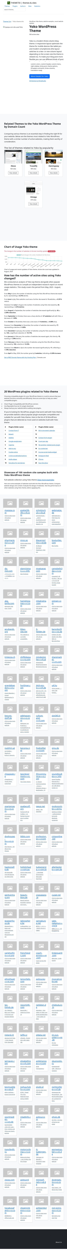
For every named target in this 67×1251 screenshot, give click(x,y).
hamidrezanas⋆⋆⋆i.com (25, 603)
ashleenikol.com (41, 1209)
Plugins (15, 6)
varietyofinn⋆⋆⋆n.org (10, 954)
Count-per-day (43, 441)
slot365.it (56, 715)
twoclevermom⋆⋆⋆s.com (25, 776)
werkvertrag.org (10, 896)
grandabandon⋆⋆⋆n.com (10, 688)
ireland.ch (9, 1035)
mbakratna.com (41, 602)
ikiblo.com (25, 836)
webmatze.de (57, 511)
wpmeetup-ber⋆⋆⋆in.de (57, 1152)
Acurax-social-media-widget (47, 452)
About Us (59, 1242)
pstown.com (56, 602)
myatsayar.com (41, 569)
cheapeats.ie (10, 775)
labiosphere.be (25, 922)
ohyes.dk (56, 1117)
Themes (7, 6)
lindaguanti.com (57, 954)
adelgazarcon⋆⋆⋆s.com (25, 718)
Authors (23, 6)
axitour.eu (40, 979)
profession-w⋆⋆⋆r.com (41, 837)
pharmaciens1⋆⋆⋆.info (10, 542)
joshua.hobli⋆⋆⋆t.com (25, 1088)
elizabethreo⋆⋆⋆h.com (25, 1062)
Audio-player (13, 459)
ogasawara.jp (41, 896)
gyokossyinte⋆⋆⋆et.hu (57, 807)
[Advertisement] (33, 96)
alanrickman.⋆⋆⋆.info (25, 569)
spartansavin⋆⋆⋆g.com (10, 808)
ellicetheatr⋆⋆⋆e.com (10, 980)
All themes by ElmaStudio (37, 81)
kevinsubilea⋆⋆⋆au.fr (10, 1088)
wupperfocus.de (10, 922)
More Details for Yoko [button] (39, 76)
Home (44, 1235)
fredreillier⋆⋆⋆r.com (41, 749)
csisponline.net (57, 837)
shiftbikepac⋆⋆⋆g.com (25, 658)
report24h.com (25, 1006)
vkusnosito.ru (57, 1062)
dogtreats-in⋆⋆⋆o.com (56, 1182)
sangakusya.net (41, 922)
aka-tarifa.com (9, 602)
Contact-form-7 (14, 431)
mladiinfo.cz (25, 1118)
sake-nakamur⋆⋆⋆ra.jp (57, 923)
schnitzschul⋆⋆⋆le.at (41, 511)
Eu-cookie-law (43, 448)
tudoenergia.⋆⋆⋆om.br (41, 868)
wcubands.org (10, 630)
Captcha (11, 445)
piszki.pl (40, 1087)
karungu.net (25, 749)
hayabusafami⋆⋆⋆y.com (10, 1210)
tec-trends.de (9, 1006)
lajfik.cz (23, 1035)
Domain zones (58, 1239)
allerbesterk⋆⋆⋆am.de (57, 868)
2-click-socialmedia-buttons (18, 456)
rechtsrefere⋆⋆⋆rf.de (57, 1088)
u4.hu (54, 685)
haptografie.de (9, 868)
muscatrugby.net (57, 980)
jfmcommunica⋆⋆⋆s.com (41, 776)
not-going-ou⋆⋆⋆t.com (57, 1210)
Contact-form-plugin (45, 438)
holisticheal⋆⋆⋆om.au (25, 868)
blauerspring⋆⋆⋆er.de (41, 541)
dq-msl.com (8, 569)
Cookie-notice (13, 452)
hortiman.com (25, 686)
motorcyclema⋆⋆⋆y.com (25, 1152)
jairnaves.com (10, 1062)
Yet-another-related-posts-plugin (49, 445)
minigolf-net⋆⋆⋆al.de (41, 1182)
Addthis (11, 438)
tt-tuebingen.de (41, 1152)
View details (13, 173)
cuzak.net (56, 895)
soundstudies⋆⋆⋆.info (57, 775)
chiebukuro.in (57, 1006)
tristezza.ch (10, 657)
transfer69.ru (10, 1150)
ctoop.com (9, 1179)
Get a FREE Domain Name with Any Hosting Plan (20, 357)
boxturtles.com (57, 541)
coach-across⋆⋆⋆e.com (41, 955)
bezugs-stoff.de (8, 716)
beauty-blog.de (23, 896)
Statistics (37, 6)
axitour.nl (24, 1179)
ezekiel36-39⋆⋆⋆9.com (25, 512)
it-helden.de (40, 630)
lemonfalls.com (25, 980)
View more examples (45, 480)
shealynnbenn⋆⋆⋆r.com (25, 1210)
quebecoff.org (25, 807)
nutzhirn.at (10, 748)
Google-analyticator (15, 441)
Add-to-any (12, 448)
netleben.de (41, 1006)
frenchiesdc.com (25, 954)
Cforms (40, 459)
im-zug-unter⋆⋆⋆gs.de (57, 1037)
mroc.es (24, 540)
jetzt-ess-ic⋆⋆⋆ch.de (41, 686)
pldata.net (41, 1035)
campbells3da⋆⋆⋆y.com (57, 571)
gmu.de (55, 748)
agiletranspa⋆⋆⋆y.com (41, 1062)
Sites (29, 6)
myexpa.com (10, 511)
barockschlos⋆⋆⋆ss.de (57, 630)
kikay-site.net (23, 630)
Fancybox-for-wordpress (17, 463)
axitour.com (40, 1118)
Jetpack (11, 434)
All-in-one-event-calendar (46, 431)
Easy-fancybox (43, 463)
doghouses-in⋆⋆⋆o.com (10, 840)
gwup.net (40, 806)
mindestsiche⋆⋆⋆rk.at (41, 658)
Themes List (7, 21)
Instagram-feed (43, 456)
